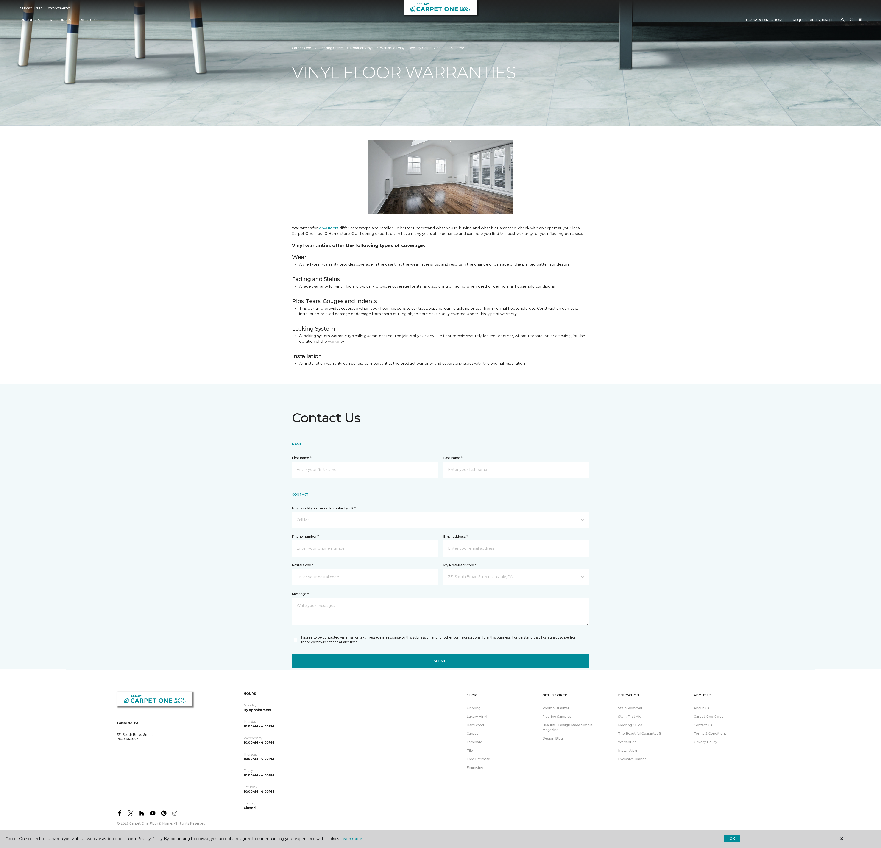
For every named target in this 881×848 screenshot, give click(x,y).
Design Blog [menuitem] (552, 738)
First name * (301, 457)
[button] (843, 20)
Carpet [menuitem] (472, 733)
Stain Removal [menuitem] (630, 708)
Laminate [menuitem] (474, 742)
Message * (300, 593)
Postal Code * (302, 565)
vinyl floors (329, 228)
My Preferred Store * (459, 565)
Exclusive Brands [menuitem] (632, 759)
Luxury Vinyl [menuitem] (477, 717)
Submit (440, 661)
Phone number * (305, 536)
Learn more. (351, 839)
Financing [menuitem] (475, 767)
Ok (732, 839)
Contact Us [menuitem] (703, 725)
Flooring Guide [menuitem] (630, 725)
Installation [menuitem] (627, 750)
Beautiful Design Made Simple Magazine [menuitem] (567, 727)
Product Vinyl (361, 48)
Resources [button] (60, 20)
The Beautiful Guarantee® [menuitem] (639, 733)
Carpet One (301, 48)
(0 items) (860, 20)
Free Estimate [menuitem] (478, 759)
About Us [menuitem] (701, 708)
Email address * (455, 536)
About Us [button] (90, 20)
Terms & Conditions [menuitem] (710, 733)
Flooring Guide (330, 48)
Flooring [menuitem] (473, 708)
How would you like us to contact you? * (324, 508)
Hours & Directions (764, 20)
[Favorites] (851, 20)
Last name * (452, 457)
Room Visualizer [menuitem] (555, 708)
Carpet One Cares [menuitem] (708, 717)
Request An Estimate (813, 20)
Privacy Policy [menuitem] (705, 742)
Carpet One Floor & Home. (151, 823)
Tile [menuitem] (470, 750)
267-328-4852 (59, 8)
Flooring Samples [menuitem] (556, 717)
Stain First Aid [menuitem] (629, 717)
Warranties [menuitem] (627, 742)
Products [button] (30, 20)
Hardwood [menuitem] (475, 725)
